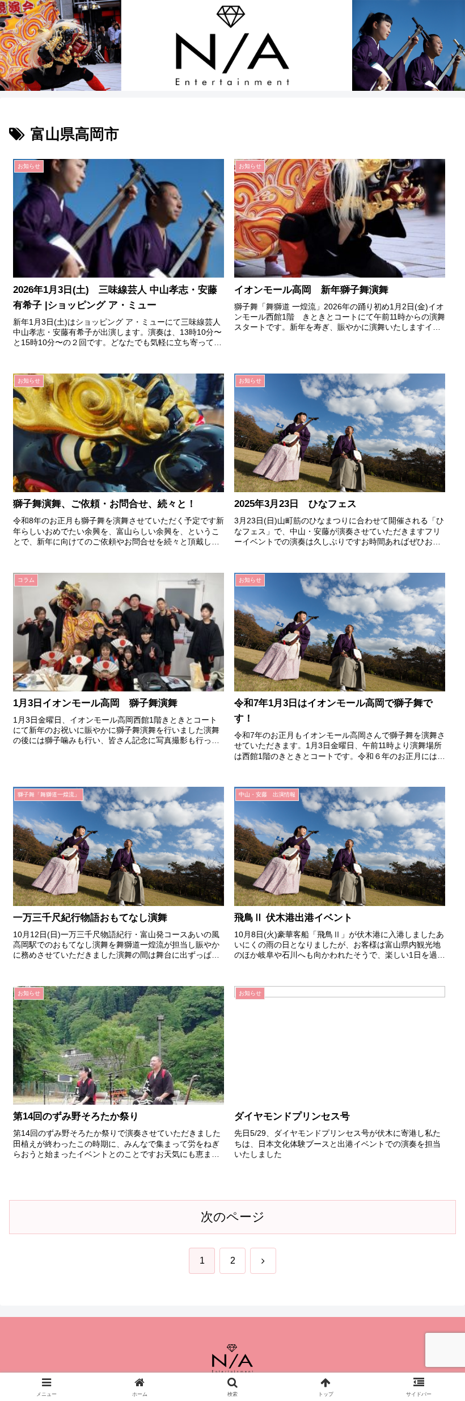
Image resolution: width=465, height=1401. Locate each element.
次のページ (233, 1217)
